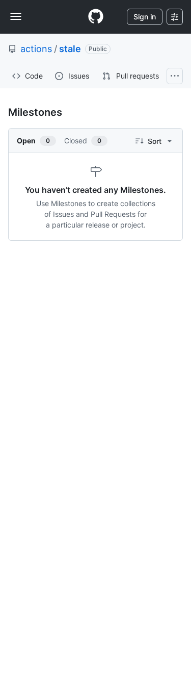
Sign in (144, 16)
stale (70, 48)
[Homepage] (96, 17)
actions (36, 48)
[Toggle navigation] (15, 16)
